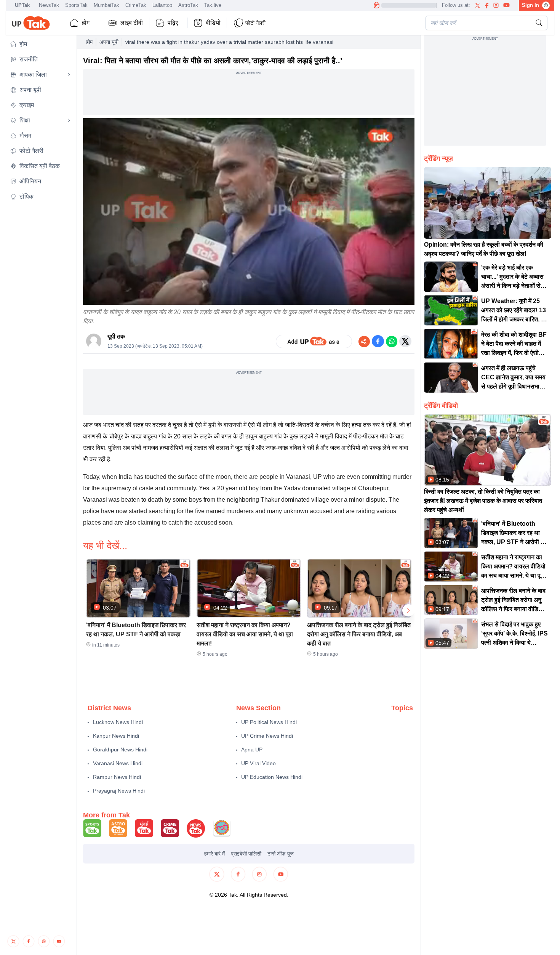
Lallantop (162, 5)
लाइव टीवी (131, 22)
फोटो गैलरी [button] (255, 23)
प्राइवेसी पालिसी (246, 854)
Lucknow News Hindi (118, 722)
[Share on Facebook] (378, 341)
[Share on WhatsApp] (392, 341)
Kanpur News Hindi (116, 736)
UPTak (22, 5)
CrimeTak (135, 5)
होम (86, 22)
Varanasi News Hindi (117, 763)
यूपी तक (116, 336)
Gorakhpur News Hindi (120, 749)
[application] (248, 211)
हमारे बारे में (214, 854)
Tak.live (212, 5)
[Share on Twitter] (405, 341)
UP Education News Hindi (271, 777)
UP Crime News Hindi (267, 736)
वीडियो (213, 22)
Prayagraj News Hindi (119, 791)
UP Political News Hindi (269, 722)
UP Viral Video (258, 763)
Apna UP (251, 749)
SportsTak (76, 5)
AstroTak (188, 5)
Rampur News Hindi (117, 777)
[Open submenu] (69, 75)
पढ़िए (173, 22)
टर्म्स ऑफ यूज (280, 854)
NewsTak (49, 5)
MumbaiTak (106, 5)
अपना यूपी (108, 42)
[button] (40, 44)
